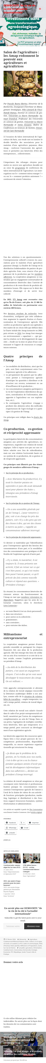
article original (36, 812)
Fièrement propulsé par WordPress (15, 1060)
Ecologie (34, 950)
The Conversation (35, 809)
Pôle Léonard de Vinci (32, 109)
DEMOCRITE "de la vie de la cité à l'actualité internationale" (19, 9)
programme (20, 168)
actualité (22, 948)
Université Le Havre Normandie (23, 115)
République (17, 952)
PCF (12, 952)
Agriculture (33, 939)
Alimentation (37, 948)
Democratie (27, 950)
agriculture (29, 948)
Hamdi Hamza (10, 112)
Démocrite (22, 939)
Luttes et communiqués (30, 944)
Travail (28, 952)
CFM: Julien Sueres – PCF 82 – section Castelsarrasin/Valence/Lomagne (31, 868)
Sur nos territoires (9, 948)
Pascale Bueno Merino (17, 103)
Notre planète (15, 946)
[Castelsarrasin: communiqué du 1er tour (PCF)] (12, 858)
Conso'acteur (18, 950)
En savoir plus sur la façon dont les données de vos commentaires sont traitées (23, 1024)
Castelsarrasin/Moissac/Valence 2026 (16, 941)
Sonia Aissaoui (24, 124)
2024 (19, 333)
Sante (40, 946)
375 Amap (17, 299)
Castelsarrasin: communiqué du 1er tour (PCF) (12, 866)
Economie (7, 952)
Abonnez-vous (33, 926)
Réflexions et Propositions (28, 946)
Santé (24, 952)
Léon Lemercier (10, 605)
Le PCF (20, 944)
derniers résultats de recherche (22, 313)
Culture (31, 941)
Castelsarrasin (8, 950)
